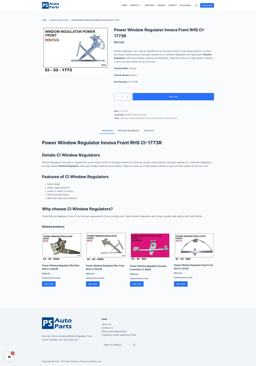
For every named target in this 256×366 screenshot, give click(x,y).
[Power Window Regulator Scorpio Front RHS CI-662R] (150, 247)
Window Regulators (136, 115)
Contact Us (107, 327)
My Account (207, 5)
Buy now (173, 96)
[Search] (196, 5)
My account (185, 5)
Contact (173, 5)
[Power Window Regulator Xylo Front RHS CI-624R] (194, 246)
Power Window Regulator (142, 118)
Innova (124, 118)
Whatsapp (149, 5)
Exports (161, 5)
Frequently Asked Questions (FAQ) (119, 335)
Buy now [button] (49, 284)
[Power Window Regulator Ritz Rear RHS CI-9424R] (62, 247)
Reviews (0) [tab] (149, 131)
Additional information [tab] (128, 131)
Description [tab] (107, 131)
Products (134, 5)
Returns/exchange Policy (114, 331)
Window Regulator (167, 118)
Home (124, 5)
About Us (106, 324)
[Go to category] (134, 344)
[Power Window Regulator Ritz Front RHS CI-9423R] (106, 247)
